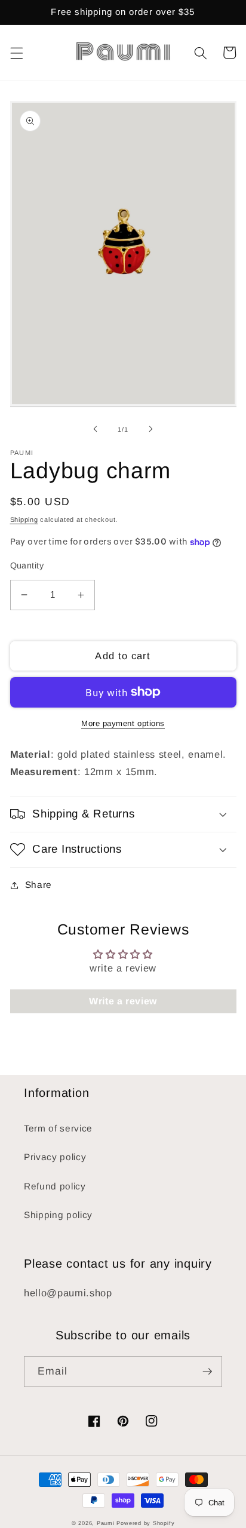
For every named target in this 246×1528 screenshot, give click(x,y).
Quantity (27, 565)
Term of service (58, 1128)
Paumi (106, 1523)
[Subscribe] (207, 1371)
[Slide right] (150, 429)
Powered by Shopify (145, 1523)
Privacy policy (55, 1157)
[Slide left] (95, 429)
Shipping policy (58, 1215)
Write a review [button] (123, 1001)
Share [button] (38, 885)
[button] (16, 52)
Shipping (24, 519)
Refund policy (55, 1186)
